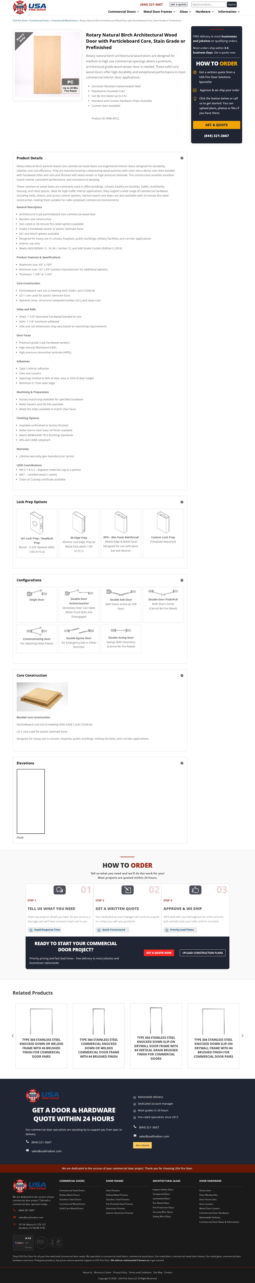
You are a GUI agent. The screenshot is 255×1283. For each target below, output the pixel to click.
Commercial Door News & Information (219, 1221)
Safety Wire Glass (162, 1216)
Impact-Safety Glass (163, 1189)
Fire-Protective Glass (163, 1207)
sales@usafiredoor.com (47, 1151)
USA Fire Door (20, 20)
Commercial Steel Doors (72, 1190)
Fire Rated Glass (161, 1203)
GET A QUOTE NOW (159, 953)
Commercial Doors (122, 12)
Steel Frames (113, 1190)
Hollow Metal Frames (117, 1195)
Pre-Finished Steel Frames (119, 1204)
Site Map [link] (157, 1272)
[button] (13, 1036)
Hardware (203, 12)
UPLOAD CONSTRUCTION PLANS (202, 953)
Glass (184, 12)
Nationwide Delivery (209, 1217)
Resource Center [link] (102, 1272)
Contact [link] (168, 1272)
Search (232, 4)
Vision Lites (205, 1190)
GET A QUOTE (178, 4)
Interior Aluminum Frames (119, 1212)
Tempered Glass (161, 1194)
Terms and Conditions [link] (140, 1272)
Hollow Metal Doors (69, 1195)
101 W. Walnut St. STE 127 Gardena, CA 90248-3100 (32, 1226)
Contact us (143, 1260)
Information (227, 12)
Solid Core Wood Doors (71, 1208)
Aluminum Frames (115, 1208)
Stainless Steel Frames (118, 1199)
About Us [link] (87, 1272)
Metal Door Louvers (209, 1208)
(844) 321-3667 (151, 4)
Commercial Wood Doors (65, 20)
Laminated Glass (161, 1198)
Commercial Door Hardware (214, 1212)
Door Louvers (206, 1204)
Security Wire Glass (163, 1212)
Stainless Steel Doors (70, 1199)
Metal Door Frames (158, 12)
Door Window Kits (208, 1195)
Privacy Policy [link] (120, 1272)
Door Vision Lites (208, 1199)
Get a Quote (142, 1145)
